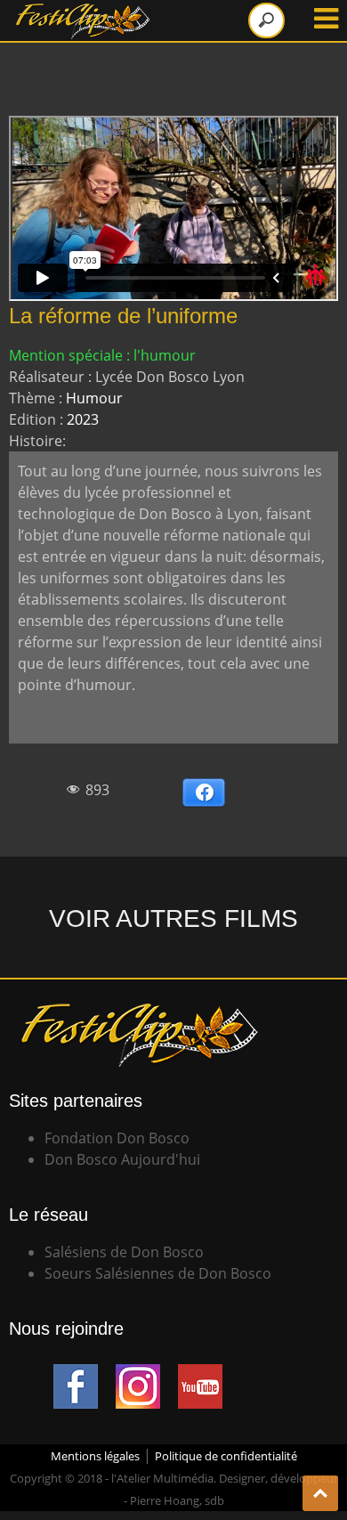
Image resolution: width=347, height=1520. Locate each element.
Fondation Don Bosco (117, 1138)
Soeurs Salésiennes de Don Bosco (157, 1273)
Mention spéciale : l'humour (102, 355)
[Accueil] (84, 10)
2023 (83, 419)
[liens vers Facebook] (75, 1375)
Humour (94, 398)
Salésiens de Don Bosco (124, 1252)
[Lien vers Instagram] (138, 1375)
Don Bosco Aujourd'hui (122, 1159)
